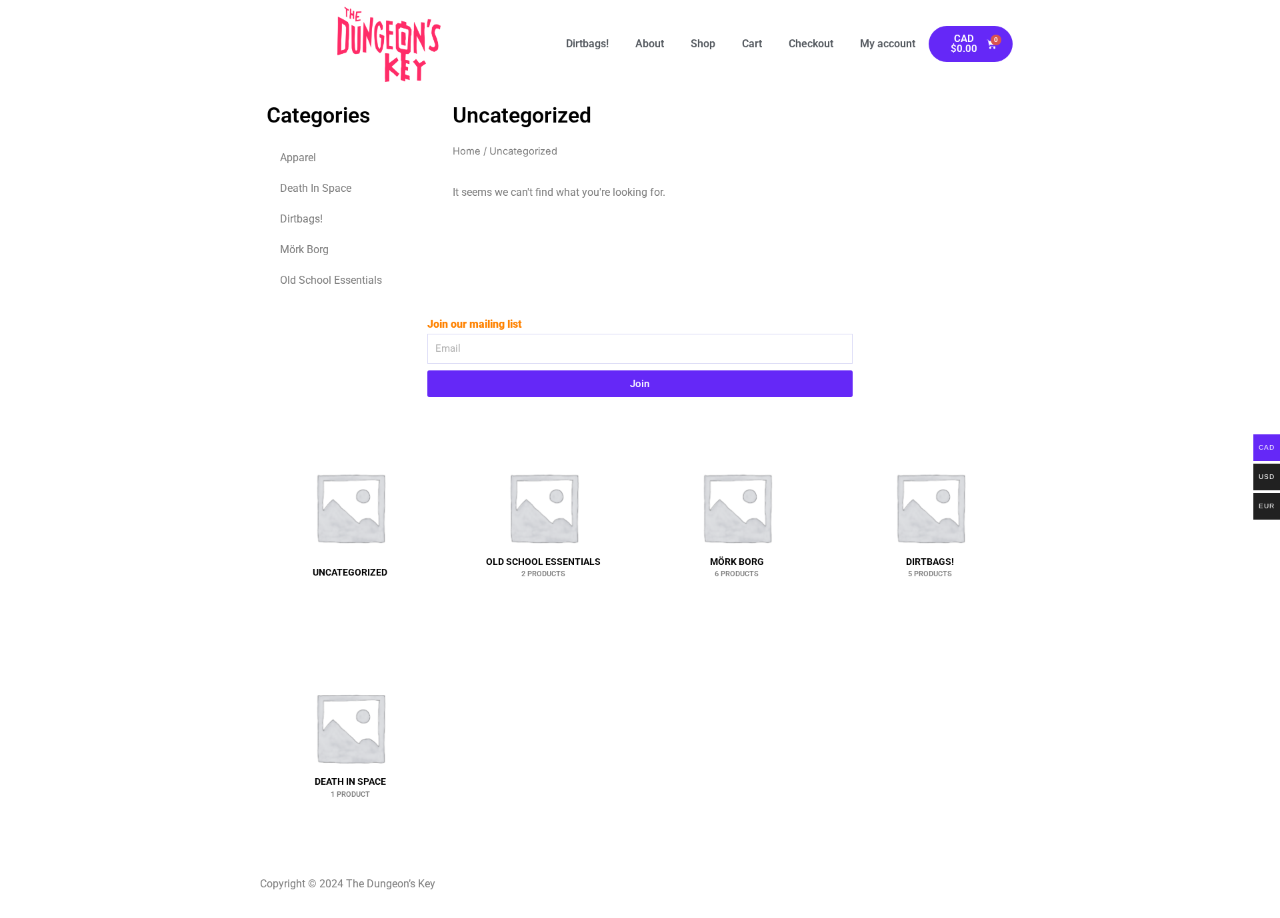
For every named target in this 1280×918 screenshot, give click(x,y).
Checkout (811, 43)
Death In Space (315, 188)
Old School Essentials (331, 280)
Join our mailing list (474, 324)
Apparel (298, 157)
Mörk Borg (304, 249)
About (649, 43)
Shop (703, 43)
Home (467, 151)
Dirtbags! (587, 43)
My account (887, 43)
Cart (752, 43)
